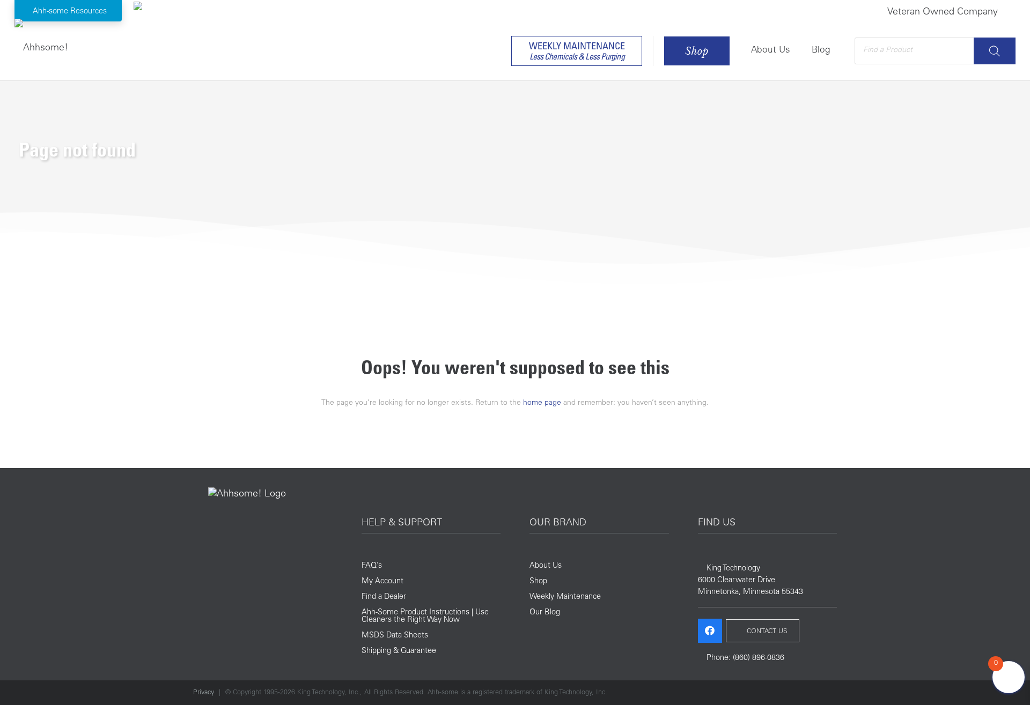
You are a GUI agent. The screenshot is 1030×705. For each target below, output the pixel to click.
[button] (68, 11)
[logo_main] (41, 45)
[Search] (995, 51)
